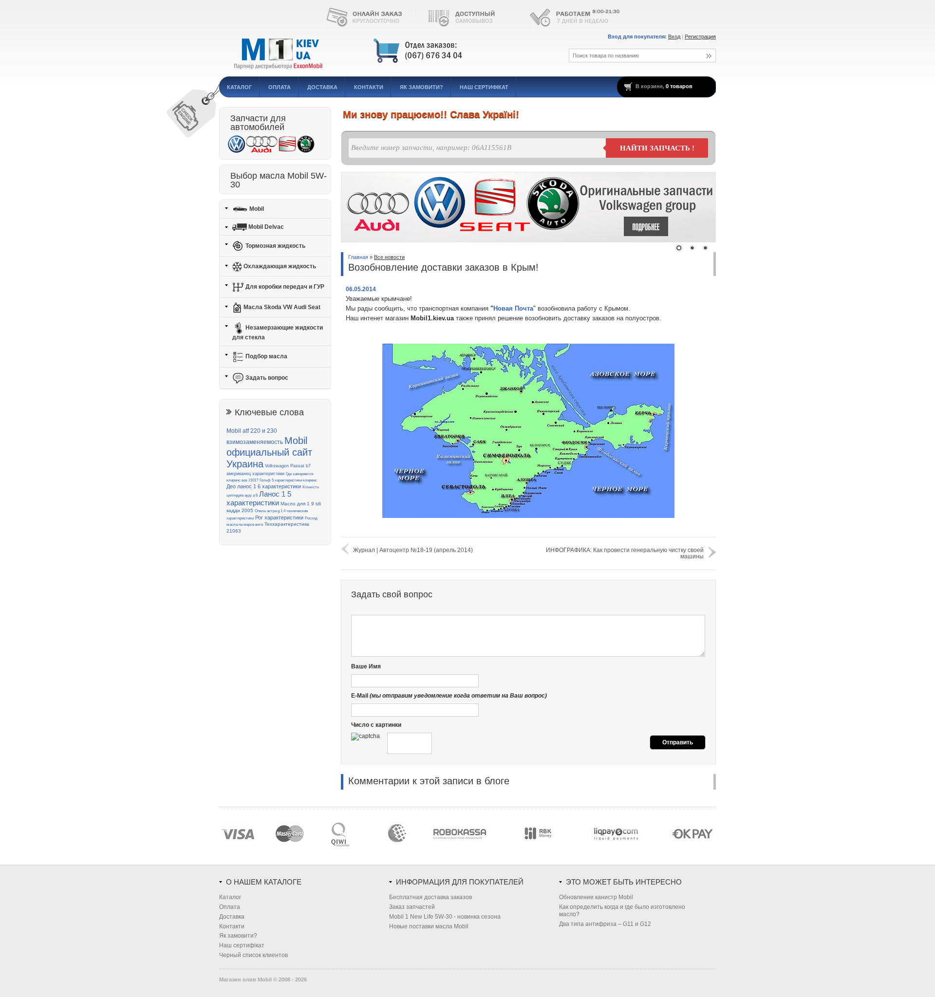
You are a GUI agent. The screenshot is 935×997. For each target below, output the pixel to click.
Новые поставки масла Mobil (428, 926)
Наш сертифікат (484, 87)
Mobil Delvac (265, 226)
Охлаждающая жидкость (279, 266)
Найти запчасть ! (657, 148)
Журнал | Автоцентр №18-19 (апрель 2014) (413, 550)
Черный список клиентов (253, 955)
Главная (358, 257)
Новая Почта (513, 308)
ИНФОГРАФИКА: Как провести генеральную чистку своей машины (625, 553)
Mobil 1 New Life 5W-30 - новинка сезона (445, 916)
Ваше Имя (366, 666)
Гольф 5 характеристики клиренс (288, 480)
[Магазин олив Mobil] (382, 51)
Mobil (256, 208)
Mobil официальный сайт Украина (269, 452)
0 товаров (679, 86)
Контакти (368, 87)
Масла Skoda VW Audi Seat (281, 307)
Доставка (322, 87)
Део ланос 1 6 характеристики (263, 486)
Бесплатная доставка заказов (430, 897)
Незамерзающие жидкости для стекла (277, 332)
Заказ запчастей (412, 907)
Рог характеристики (279, 517)
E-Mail (449, 695)
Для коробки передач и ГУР (284, 286)
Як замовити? (421, 87)
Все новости (389, 257)
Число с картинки (376, 724)
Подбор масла (265, 356)
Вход (674, 36)
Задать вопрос (266, 377)
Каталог (239, 87)
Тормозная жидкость (274, 245)
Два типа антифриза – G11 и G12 (605, 924)
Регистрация (700, 36)
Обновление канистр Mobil (596, 897)
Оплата (279, 87)
